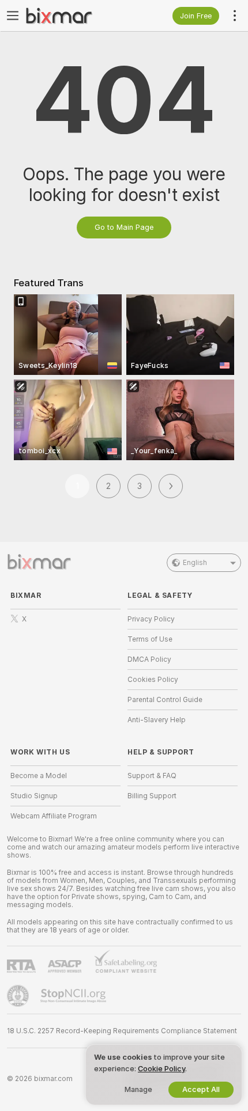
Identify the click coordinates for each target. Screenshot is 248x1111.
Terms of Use (149, 639)
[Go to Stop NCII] (74, 996)
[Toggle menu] (12, 15)
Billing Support (151, 796)
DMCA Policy (149, 659)
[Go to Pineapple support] (19, 996)
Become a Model (38, 776)
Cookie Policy (161, 1068)
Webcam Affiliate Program (53, 816)
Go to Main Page (124, 227)
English (195, 563)
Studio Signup (34, 796)
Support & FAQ (151, 776)
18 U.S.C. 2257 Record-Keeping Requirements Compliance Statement (122, 1031)
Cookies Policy (152, 680)
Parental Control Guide (164, 700)
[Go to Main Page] (74, 15)
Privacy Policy (151, 619)
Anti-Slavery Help (156, 720)
